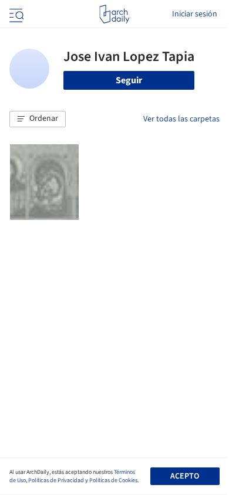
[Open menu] (15, 14)
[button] (37, 119)
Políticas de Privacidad (56, 480)
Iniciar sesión (194, 14)
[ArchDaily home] (114, 14)
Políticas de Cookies (113, 480)
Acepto (184, 476)
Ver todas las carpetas (181, 119)
